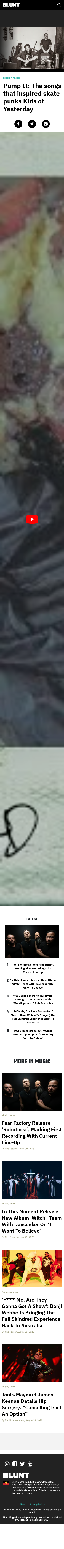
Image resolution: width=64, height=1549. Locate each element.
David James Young (15, 1420)
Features (6, 1292)
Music (16, 78)
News (12, 1115)
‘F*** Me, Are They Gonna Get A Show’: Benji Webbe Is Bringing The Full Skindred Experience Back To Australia (33, 1017)
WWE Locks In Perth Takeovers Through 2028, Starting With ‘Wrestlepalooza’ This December (32, 999)
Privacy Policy (37, 1504)
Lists (6, 78)
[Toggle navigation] (57, 4)
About (23, 1504)
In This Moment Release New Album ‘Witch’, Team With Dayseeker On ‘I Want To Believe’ (33, 983)
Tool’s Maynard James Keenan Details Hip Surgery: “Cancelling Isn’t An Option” (33, 1034)
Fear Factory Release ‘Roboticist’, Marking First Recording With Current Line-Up (33, 968)
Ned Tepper (11, 1148)
